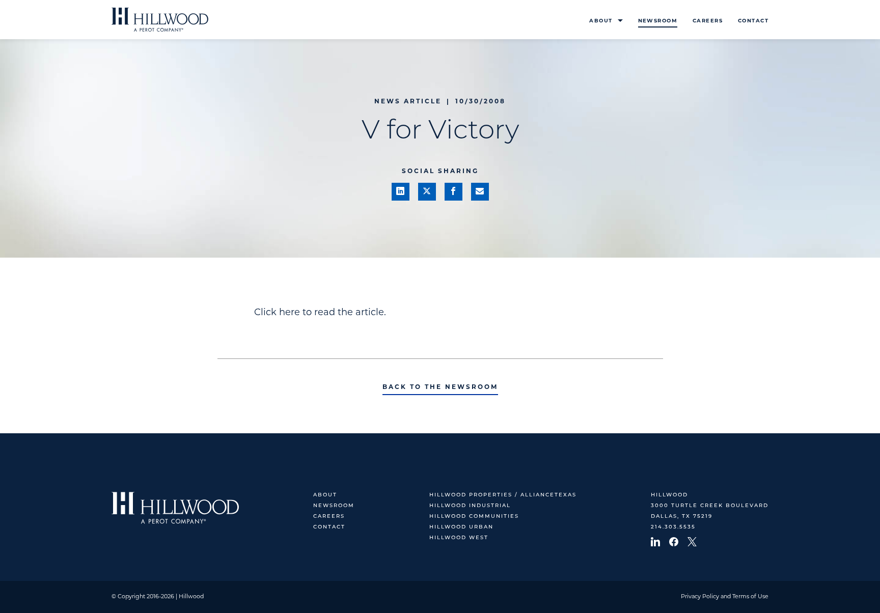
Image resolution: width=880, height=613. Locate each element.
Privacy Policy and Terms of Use (724, 597)
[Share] (400, 192)
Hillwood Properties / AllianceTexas (502, 495)
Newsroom (657, 21)
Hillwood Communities (474, 516)
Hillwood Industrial (470, 506)
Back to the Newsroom (440, 387)
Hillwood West (458, 538)
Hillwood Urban (461, 527)
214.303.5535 (673, 527)
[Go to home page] (160, 20)
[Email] (480, 192)
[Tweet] (427, 192)
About (600, 21)
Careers (708, 21)
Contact (753, 21)
